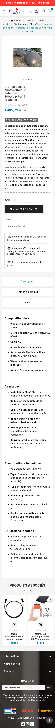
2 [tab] (26, 79)
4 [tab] (32, 79)
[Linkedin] (32, 724)
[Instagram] (27, 724)
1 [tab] (23, 79)
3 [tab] (29, 79)
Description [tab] (27, 281)
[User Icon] (37, 11)
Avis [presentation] (27, 302)
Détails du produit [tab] (27, 292)
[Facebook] (23, 724)
